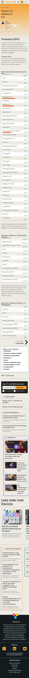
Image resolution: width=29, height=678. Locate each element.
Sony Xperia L (6, 127)
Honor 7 (4, 313)
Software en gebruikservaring (12, 362)
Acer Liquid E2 (6, 153)
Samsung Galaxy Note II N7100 (11, 131)
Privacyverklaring (14, 672)
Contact (14, 668)
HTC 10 (4, 253)
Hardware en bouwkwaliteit (11, 355)
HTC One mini (6, 150)
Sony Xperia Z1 (6, 74)
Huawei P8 (5, 317)
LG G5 (4, 249)
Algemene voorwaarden (14, 670)
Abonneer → (21, 387)
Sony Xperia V (6, 157)
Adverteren (14, 665)
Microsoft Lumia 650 (8, 272)
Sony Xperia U (6, 206)
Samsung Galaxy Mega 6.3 (9, 146)
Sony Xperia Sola (7, 199)
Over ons (14, 667)
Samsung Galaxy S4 (7, 89)
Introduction (7, 351)
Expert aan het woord (13, 549)
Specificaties (7, 358)
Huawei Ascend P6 (7, 119)
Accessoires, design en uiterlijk (12, 353)
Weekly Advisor (20, 391)
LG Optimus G (6, 101)
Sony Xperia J (6, 191)
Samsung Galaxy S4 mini (9, 135)
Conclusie (6, 369)
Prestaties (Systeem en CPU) (12, 364)
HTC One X (5, 214)
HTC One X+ (5, 195)
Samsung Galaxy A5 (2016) (10, 279)
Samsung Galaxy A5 (8, 332)
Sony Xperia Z (6, 104)
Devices (7, 7)
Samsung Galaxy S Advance (10, 210)
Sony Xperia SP (6, 108)
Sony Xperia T (6, 161)
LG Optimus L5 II (7, 187)
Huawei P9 (5, 260)
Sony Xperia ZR (6, 93)
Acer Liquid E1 (6, 180)
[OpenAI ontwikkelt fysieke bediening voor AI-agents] (12, 517)
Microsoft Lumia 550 (8, 276)
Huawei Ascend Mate (8, 123)
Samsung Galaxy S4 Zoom (9, 116)
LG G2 (4, 78)
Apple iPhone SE (6, 242)
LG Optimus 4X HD (7, 203)
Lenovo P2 (5, 309)
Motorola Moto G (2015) (9, 336)
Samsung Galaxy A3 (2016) (10, 268)
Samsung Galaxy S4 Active (9, 85)
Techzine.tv (12, 437)
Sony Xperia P (6, 218)
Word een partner (14, 663)
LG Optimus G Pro (7, 97)
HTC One (4, 82)
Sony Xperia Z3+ (7, 305)
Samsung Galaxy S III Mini (9, 172)
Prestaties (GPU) (8, 367)
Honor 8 (4, 264)
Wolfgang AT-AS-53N (8, 184)
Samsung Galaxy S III (8, 138)
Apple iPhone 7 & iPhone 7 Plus (11, 245)
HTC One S (5, 142)
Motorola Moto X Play (8, 320)
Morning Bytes (9, 391)
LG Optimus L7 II (7, 176)
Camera (6, 360)
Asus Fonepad (6, 165)
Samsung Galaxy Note (8, 169)
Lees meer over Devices (12, 502)
